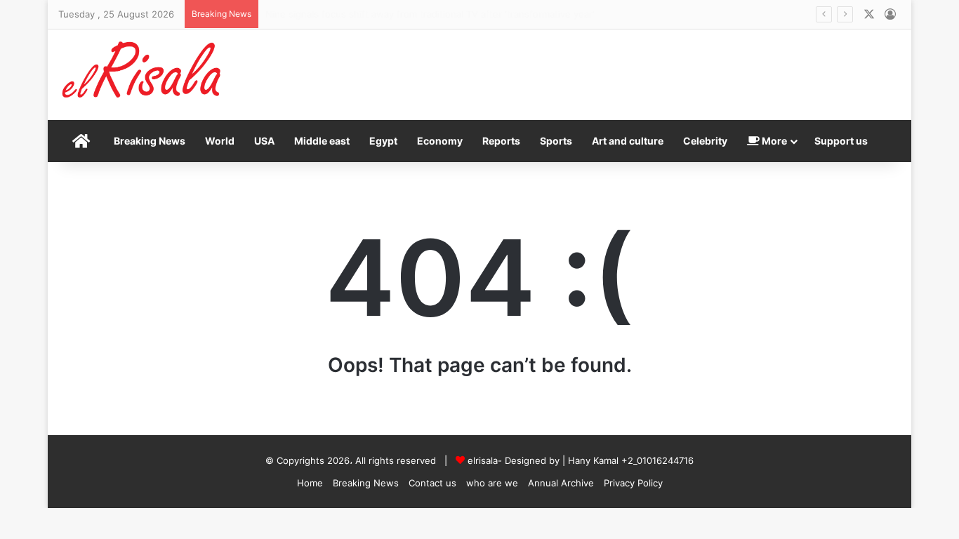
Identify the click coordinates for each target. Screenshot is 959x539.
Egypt (383, 141)
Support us (841, 141)
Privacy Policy (633, 482)
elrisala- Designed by (515, 460)
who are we (492, 482)
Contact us (432, 482)
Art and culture (627, 141)
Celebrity (705, 141)
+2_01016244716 (657, 460)
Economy (440, 141)
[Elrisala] (142, 74)
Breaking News (149, 141)
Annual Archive (561, 482)
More (773, 141)
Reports (501, 141)
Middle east (322, 141)
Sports (556, 141)
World (219, 141)
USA (264, 141)
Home (310, 482)
